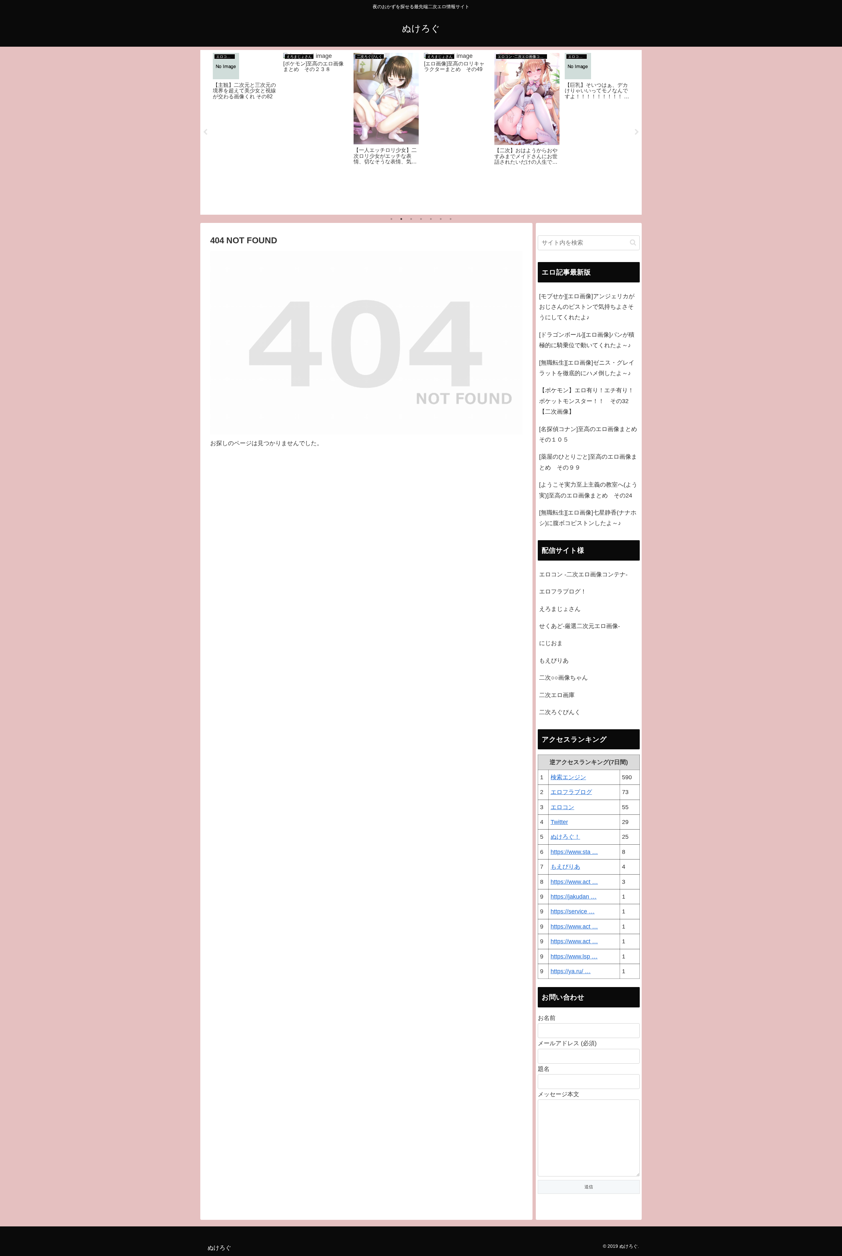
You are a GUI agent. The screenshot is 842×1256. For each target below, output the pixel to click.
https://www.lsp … (574, 956)
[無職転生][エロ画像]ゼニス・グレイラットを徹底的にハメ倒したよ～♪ (586, 367)
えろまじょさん (560, 609)
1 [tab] (391, 219)
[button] (633, 242)
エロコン (562, 807)
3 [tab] (411, 219)
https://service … (573, 911)
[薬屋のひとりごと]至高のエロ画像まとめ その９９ (588, 462)
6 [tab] (440, 219)
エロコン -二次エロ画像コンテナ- (583, 574)
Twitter (559, 822)
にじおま (551, 643)
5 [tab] (431, 219)
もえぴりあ (554, 660)
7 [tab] (450, 219)
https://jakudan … (574, 896)
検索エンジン (568, 777)
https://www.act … (574, 882)
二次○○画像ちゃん (563, 677)
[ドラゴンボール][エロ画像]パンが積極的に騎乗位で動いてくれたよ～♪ (586, 340)
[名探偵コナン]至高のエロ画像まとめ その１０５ (589, 434)
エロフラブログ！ (562, 591)
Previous (205, 132)
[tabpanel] (245, 131)
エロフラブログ (571, 792)
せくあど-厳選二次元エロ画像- (579, 626)
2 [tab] (401, 219)
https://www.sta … (574, 852)
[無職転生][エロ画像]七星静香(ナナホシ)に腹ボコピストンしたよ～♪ (587, 517)
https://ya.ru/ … (571, 971)
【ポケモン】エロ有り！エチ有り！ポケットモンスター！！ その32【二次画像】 (586, 401)
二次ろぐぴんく (560, 712)
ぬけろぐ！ (565, 836)
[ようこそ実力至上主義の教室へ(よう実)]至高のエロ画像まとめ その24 (588, 489)
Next (636, 132)
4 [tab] (421, 219)
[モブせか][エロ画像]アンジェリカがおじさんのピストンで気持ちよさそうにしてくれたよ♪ (586, 307)
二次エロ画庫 (557, 695)
